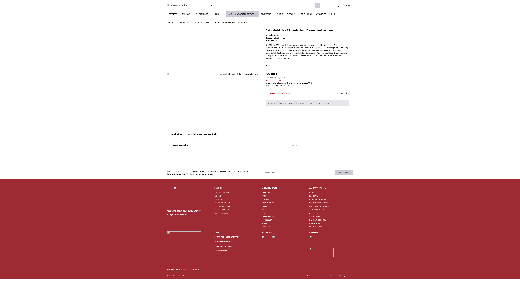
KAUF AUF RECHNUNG (318, 199)
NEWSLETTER (267, 206)
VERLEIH (332, 14)
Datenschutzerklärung (208, 171)
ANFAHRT (266, 199)
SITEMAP (265, 223)
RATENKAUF (314, 196)
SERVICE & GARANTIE (222, 206)
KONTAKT (218, 196)
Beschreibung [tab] (177, 134)
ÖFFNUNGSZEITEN (269, 203)
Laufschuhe (280, 38)
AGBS (264, 213)
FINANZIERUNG (315, 227)
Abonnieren (344, 172)
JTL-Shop (342, 276)
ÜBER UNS (266, 192)
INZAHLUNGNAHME (317, 220)
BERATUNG (218, 199)
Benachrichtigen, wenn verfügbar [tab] (202, 134)
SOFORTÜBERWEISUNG (318, 203)
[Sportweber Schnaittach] (180, 5)
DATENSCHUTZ (268, 216)
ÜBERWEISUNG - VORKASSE (320, 206)
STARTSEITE (173, 14)
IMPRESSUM (267, 220)
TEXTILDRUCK (306, 14)
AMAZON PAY (314, 216)
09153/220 (222, 250)
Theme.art (322, 276)
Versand (284, 77)
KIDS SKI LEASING (221, 192)
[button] (333, 5)
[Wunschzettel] (338, 5)
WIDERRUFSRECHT (222, 213)
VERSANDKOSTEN (221, 209)
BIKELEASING (314, 223)
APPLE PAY (313, 213)
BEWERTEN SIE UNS (222, 203)
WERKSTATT (321, 14)
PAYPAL (312, 192)
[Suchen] (317, 5)
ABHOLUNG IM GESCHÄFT (319, 209)
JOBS (264, 196)
